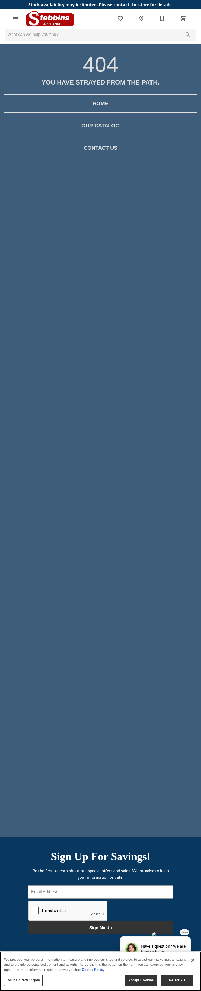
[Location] (141, 18)
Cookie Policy (93, 970)
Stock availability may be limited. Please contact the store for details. (100, 5)
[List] (120, 18)
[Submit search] (188, 34)
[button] (15, 18)
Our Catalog (100, 125)
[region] (100, 971)
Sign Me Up (100, 928)
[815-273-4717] (162, 18)
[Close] (192, 960)
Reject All (177, 980)
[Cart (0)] (183, 18)
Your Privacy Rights (23, 980)
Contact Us (100, 148)
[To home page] (50, 18)
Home (100, 103)
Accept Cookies (141, 980)
